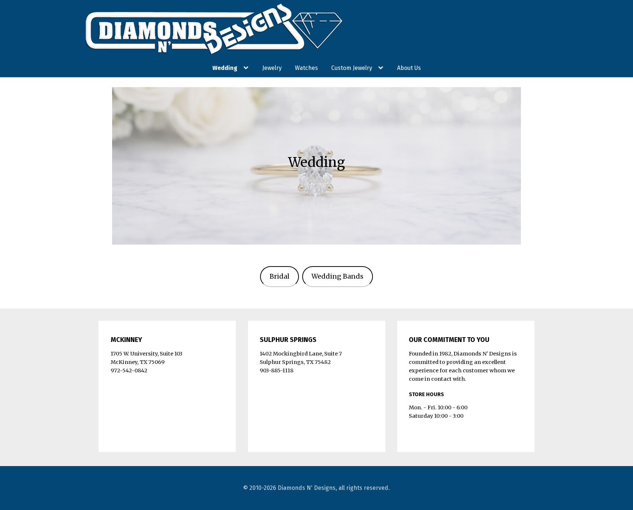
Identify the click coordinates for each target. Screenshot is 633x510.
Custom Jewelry (351, 67)
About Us (409, 67)
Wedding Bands (337, 276)
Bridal (279, 276)
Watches (306, 67)
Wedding (224, 67)
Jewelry (272, 67)
